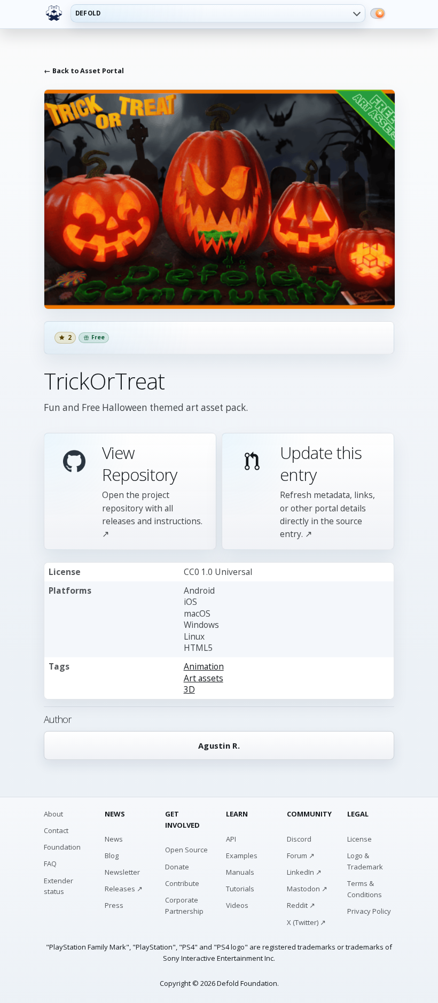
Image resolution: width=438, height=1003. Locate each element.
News (114, 839)
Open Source (186, 849)
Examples (241, 855)
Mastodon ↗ (307, 888)
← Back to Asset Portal (84, 71)
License (359, 839)
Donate (177, 867)
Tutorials (240, 888)
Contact (56, 830)
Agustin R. (219, 745)
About (53, 814)
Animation (204, 666)
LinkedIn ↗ (304, 872)
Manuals (240, 872)
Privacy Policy (369, 911)
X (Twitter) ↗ (306, 922)
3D (189, 689)
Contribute (182, 883)
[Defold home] (54, 13)
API (231, 839)
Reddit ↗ (301, 905)
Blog (112, 855)
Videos (237, 905)
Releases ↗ (124, 888)
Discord (299, 839)
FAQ (50, 863)
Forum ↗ (301, 855)
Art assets (203, 678)
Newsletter (122, 872)
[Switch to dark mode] (378, 13)
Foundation (62, 847)
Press (114, 905)
